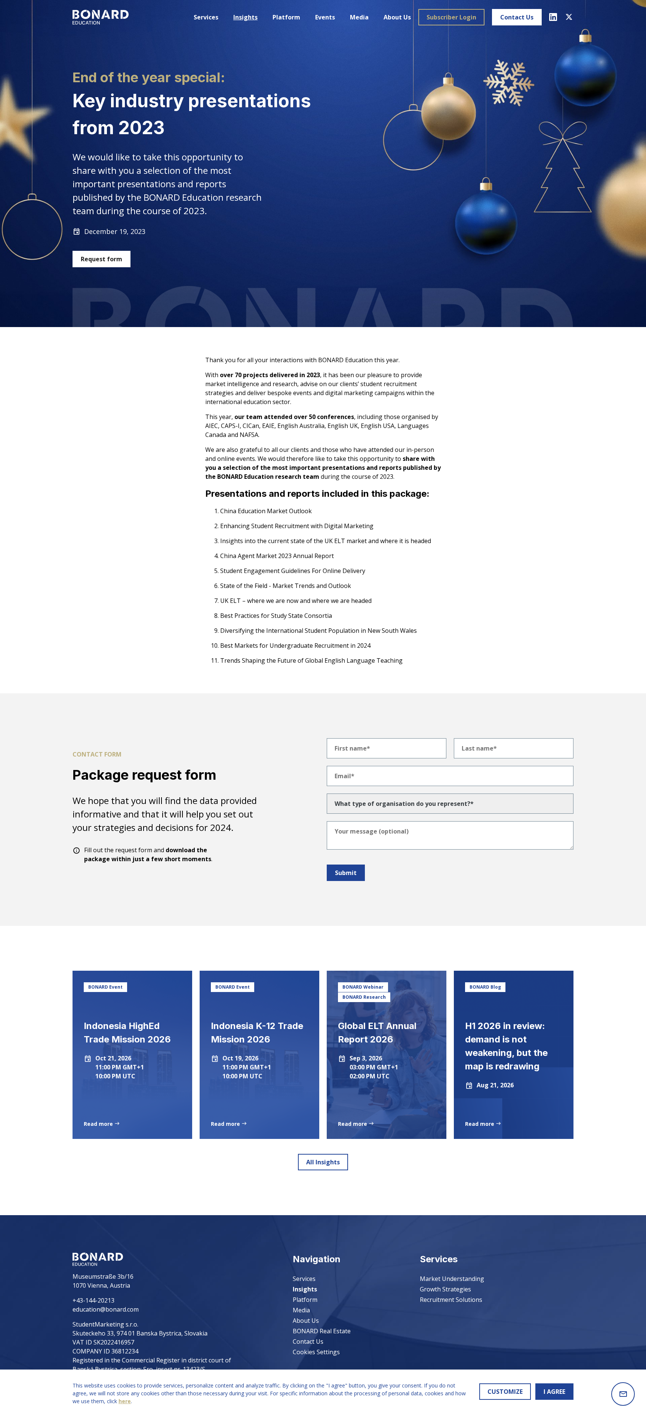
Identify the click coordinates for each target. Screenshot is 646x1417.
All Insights (323, 1162)
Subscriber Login (451, 17)
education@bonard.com (106, 1309)
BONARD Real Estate (322, 1331)
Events (325, 17)
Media (359, 17)
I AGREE (554, 1391)
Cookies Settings (316, 1352)
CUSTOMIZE (505, 1391)
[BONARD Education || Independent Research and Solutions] (101, 17)
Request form (101, 259)
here (125, 1401)
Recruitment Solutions (451, 1300)
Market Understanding (452, 1279)
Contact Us (516, 17)
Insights (245, 17)
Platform (286, 17)
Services (206, 17)
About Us (397, 17)
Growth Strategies (445, 1289)
